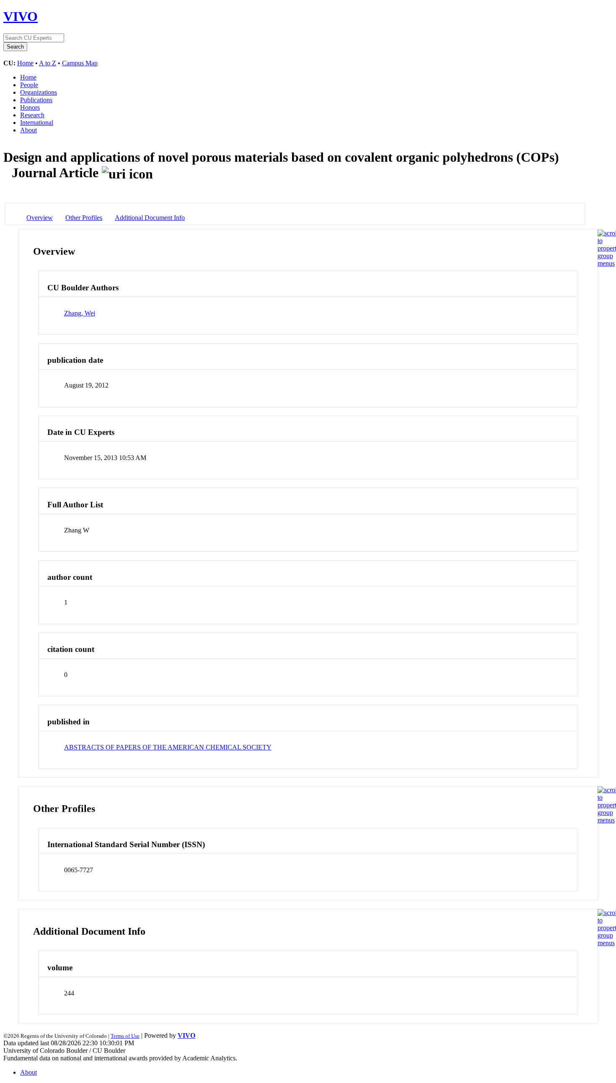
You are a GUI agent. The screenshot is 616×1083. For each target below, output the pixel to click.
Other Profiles (83, 217)
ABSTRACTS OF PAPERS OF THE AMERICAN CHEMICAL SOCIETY (168, 747)
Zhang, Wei (79, 313)
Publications (36, 99)
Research (32, 115)
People (29, 84)
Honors (30, 107)
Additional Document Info (150, 217)
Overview (39, 217)
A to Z (47, 63)
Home (25, 63)
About (28, 130)
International (36, 122)
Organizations (38, 92)
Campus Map (80, 63)
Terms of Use (125, 1036)
